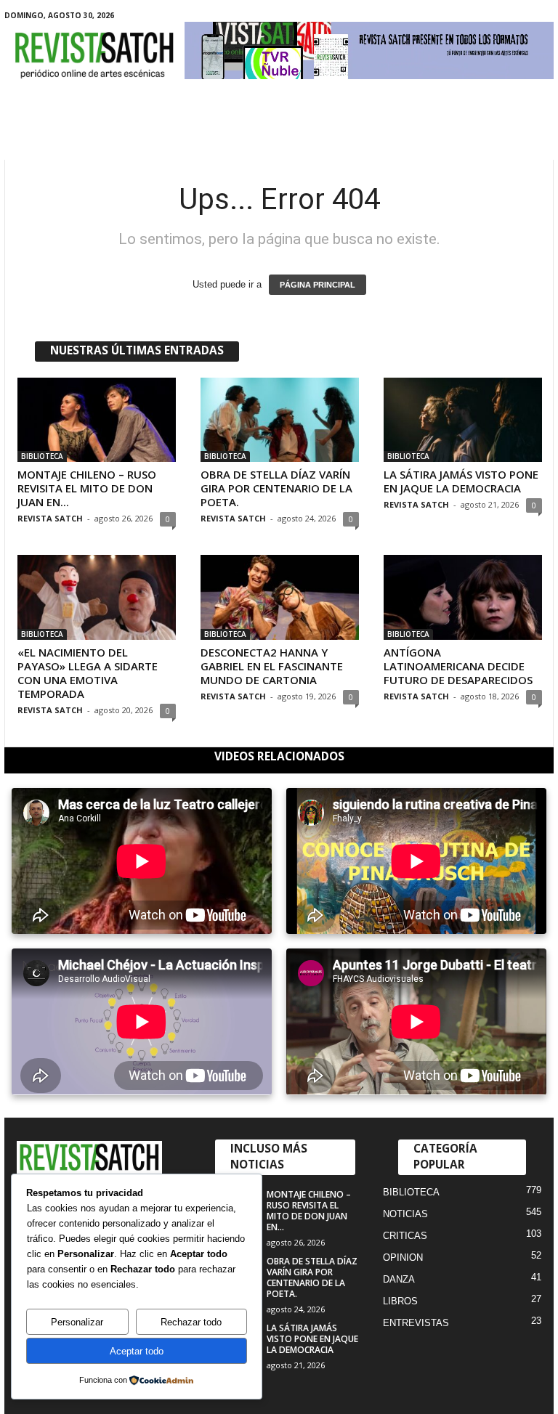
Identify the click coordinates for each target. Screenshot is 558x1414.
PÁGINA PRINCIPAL (317, 284)
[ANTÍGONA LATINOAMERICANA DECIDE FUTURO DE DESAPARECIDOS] (463, 597)
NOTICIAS (405, 1213)
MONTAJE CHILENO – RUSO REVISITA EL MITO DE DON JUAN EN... (86, 488)
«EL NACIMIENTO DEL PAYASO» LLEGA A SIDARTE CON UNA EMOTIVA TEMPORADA (87, 673)
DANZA (399, 1279)
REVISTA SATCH (50, 518)
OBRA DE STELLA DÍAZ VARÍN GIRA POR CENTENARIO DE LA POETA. (276, 488)
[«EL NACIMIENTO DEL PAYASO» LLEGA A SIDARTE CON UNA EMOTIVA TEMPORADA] (96, 597)
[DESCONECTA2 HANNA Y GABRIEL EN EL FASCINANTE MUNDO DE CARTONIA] (280, 597)
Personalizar (77, 1322)
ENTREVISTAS (416, 1322)
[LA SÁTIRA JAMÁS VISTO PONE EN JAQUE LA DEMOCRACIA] (463, 420)
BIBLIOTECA (42, 456)
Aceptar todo (136, 1351)
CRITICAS (405, 1235)
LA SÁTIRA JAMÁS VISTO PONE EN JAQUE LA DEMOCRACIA (461, 481)
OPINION (403, 1257)
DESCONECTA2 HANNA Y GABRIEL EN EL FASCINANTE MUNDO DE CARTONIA (272, 666)
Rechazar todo (191, 1322)
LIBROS (400, 1301)
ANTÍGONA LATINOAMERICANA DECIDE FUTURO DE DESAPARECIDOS (458, 666)
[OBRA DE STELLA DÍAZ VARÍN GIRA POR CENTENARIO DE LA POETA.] (280, 420)
